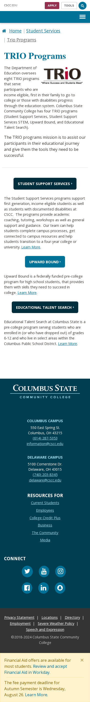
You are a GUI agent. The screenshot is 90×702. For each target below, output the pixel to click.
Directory (72, 617)
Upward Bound (44, 261)
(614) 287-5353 (45, 438)
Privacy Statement (19, 617)
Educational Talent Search (44, 307)
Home (15, 31)
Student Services (43, 31)
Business (45, 525)
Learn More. (36, 694)
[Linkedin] (43, 588)
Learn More (30, 247)
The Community (45, 532)
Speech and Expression (45, 629)
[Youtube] (44, 572)
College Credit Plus (45, 517)
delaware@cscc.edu (45, 479)
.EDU (10, 5)
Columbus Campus (45, 420)
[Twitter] (27, 572)
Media (45, 540)
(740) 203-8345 (45, 474)
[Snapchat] (60, 588)
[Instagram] (60, 572)
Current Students (45, 502)
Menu (83, 12)
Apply (52, 5)
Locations (50, 617)
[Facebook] (27, 588)
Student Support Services (44, 183)
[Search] (82, 5)
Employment (20, 623)
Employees (45, 510)
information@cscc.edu (45, 443)
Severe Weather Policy (56, 623)
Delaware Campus (45, 457)
